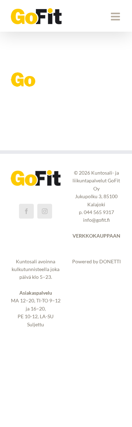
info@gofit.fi (96, 220)
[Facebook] (26, 211)
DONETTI (110, 261)
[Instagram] (44, 211)
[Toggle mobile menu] (116, 16)
